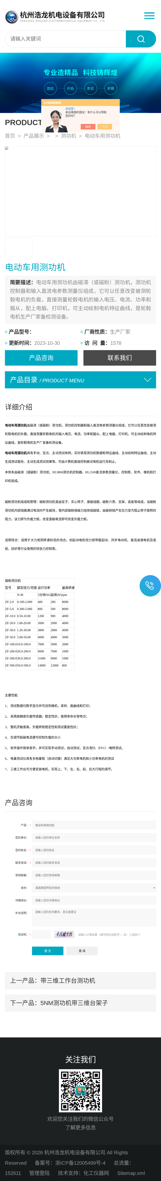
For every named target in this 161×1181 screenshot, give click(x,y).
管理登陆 (39, 1173)
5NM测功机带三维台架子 (74, 1003)
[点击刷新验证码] (64, 934)
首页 (10, 136)
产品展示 (34, 136)
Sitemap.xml (131, 1173)
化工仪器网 (96, 1173)
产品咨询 (41, 357)
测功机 (68, 136)
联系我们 (120, 357)
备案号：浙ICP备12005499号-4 (70, 1163)
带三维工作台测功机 (67, 980)
